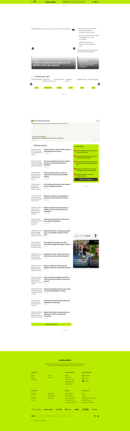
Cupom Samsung (69, 400)
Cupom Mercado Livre (70, 402)
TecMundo (34, 393)
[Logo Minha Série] (50, 2)
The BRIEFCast (68, 384)
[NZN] (33, 416)
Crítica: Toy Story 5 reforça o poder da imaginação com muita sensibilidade (89, 37)
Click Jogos (51, 398)
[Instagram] (95, 416)
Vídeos (66, 375)
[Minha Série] (48, 409)
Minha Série (51, 393)
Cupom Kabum (69, 393)
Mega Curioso (51, 396)
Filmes (32, 375)
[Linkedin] (98, 416)
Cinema (50, 377)
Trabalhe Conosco (86, 400)
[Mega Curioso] (68, 409)
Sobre (83, 393)
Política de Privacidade (87, 402)
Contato (84, 396)
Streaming (33, 379)
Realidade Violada (69, 382)
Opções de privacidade (38, 420)
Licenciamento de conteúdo (89, 398)
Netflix (32, 377)
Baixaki (33, 400)
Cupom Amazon (69, 396)
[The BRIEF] (77, 409)
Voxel (32, 396)
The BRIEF (33, 398)
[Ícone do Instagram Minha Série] (93, 2)
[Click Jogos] (86, 409)
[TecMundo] (35, 2)
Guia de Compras (69, 379)
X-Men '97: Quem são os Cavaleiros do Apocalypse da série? (87, 44)
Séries (49, 375)
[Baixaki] (94, 409)
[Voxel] (59, 409)
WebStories (68, 377)
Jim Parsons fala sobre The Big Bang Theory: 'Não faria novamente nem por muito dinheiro (87, 30)
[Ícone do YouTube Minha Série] (95, 2)
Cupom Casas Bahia (70, 398)
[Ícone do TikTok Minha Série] (98, 2)
